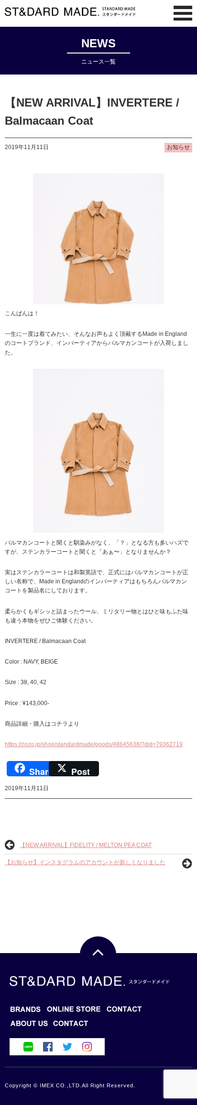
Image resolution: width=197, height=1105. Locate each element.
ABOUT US (71, 1026)
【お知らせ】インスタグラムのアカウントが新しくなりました (85, 862)
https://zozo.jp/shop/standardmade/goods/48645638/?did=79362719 (94, 744)
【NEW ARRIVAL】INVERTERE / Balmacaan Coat (92, 111)
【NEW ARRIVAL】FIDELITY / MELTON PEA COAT (86, 845)
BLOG (73, 1012)
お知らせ (178, 147)
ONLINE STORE (124, 1012)
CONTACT (29, 1026)
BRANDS (26, 1012)
